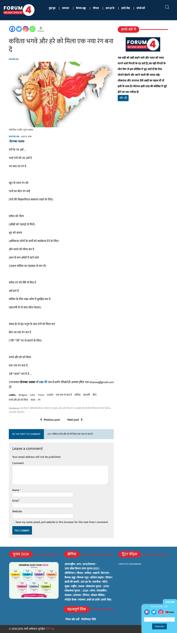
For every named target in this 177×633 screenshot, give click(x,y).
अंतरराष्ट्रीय (70, 564)
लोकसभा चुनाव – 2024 (76, 591)
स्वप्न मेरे (43, 382)
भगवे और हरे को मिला (18, 400)
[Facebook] (147, 612)
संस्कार (68, 595)
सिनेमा (86, 595)
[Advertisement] (143, 142)
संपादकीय (101, 591)
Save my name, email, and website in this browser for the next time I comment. (62, 522)
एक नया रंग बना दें (64, 395)
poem (41, 395)
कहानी (96, 573)
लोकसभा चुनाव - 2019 (97, 586)
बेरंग (94, 395)
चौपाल (96, 8)
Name (16, 490)
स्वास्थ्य (81, 600)
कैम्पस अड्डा (81, 8)
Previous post (52, 420)
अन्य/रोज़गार (89, 564)
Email (15, 500)
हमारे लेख (125, 8)
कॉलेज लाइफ (97, 577)
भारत (33, 400)
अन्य (79, 564)
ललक (81, 586)
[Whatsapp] (32, 29)
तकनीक (96, 582)
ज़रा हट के (110, 8)
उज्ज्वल (50, 395)
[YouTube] (169, 612)
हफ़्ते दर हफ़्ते (93, 600)
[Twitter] (153, 612)
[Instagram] (160, 612)
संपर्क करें (141, 8)
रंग (39, 400)
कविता (77, 395)
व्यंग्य (92, 591)
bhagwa (23, 395)
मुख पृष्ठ (52, 8)
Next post (73, 420)
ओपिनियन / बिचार (74, 573)
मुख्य (67, 586)
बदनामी (86, 395)
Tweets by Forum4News (129, 564)
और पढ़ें (123, 98)
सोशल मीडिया (97, 595)
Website (17, 511)
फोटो (104, 582)
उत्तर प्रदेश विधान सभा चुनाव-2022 (82, 568)
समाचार (65, 8)
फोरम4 (49, 629)
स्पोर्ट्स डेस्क (70, 600)
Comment (18, 463)
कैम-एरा (105, 573)
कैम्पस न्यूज (82, 577)
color (32, 395)
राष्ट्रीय (74, 586)
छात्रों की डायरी (72, 582)
